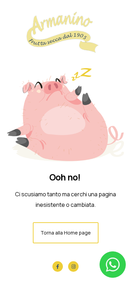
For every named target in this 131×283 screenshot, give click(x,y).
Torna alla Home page (66, 232)
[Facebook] (57, 266)
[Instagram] (73, 266)
